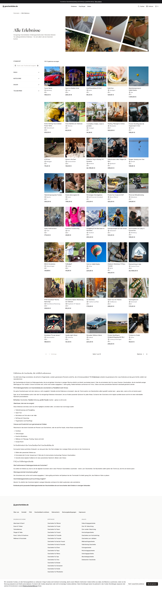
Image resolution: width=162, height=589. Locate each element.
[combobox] (27, 65)
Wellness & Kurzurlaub (20, 538)
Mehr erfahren (98, 1)
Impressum (82, 512)
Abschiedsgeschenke (88, 556)
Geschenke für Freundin (54, 535)
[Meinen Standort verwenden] (38, 65)
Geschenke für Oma (53, 559)
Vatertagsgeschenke (88, 553)
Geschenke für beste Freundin (56, 544)
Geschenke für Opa (53, 556)
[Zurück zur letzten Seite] (147, 354)
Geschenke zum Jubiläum (89, 538)
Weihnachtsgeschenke (88, 541)
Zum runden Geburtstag (89, 529)
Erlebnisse (74, 6)
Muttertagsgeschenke (88, 550)
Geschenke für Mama (54, 553)
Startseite (16, 13)
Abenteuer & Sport (19, 523)
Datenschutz (55, 512)
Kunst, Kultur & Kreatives (21, 535)
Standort (17, 61)
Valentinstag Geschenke (89, 544)
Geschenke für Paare (54, 529)
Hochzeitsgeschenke (88, 532)
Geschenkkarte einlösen (41, 512)
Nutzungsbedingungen (69, 512)
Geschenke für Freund (54, 532)
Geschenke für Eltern (54, 547)
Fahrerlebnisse (18, 529)
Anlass (89, 6)
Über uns (16, 512)
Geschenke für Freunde (54, 538)
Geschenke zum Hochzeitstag (90, 535)
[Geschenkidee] (10, 6)
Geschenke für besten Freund (56, 541)
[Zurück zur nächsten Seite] (143, 354)
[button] (141, 6)
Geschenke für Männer (54, 523)
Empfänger (82, 6)
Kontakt (24, 512)
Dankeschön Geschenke (88, 559)
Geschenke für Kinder (54, 569)
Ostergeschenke (86, 547)
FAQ (30, 512)
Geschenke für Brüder (54, 562)
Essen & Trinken (18, 526)
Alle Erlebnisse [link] (25, 13)
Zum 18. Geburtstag (87, 526)
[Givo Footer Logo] (21, 505)
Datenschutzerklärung (30, 586)
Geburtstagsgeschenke (88, 523)
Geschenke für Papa (53, 550)
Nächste (139, 354)
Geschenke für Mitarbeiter (55, 572)
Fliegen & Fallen (18, 532)
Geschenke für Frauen (54, 526)
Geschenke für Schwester (55, 566)
